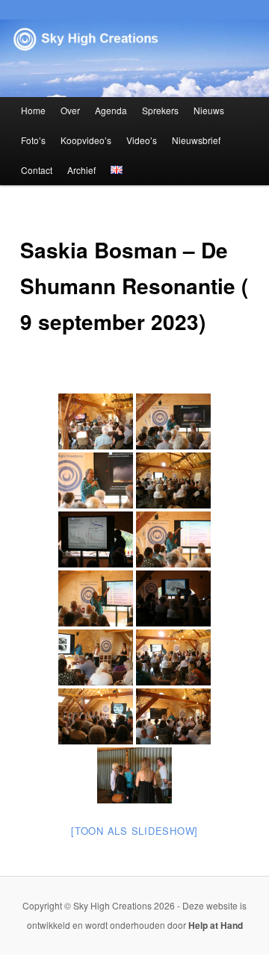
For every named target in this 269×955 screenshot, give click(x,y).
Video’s (141, 140)
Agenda (111, 110)
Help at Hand (215, 925)
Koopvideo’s (86, 140)
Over (70, 110)
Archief (81, 170)
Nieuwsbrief (196, 140)
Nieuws (209, 110)
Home (33, 110)
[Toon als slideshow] (134, 831)
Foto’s (33, 140)
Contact (36, 170)
